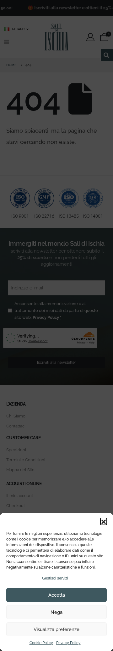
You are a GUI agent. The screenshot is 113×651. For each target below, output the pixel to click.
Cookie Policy (41, 643)
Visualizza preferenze (56, 629)
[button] (103, 521)
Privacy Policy (68, 643)
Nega (56, 612)
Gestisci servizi (55, 578)
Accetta (56, 595)
